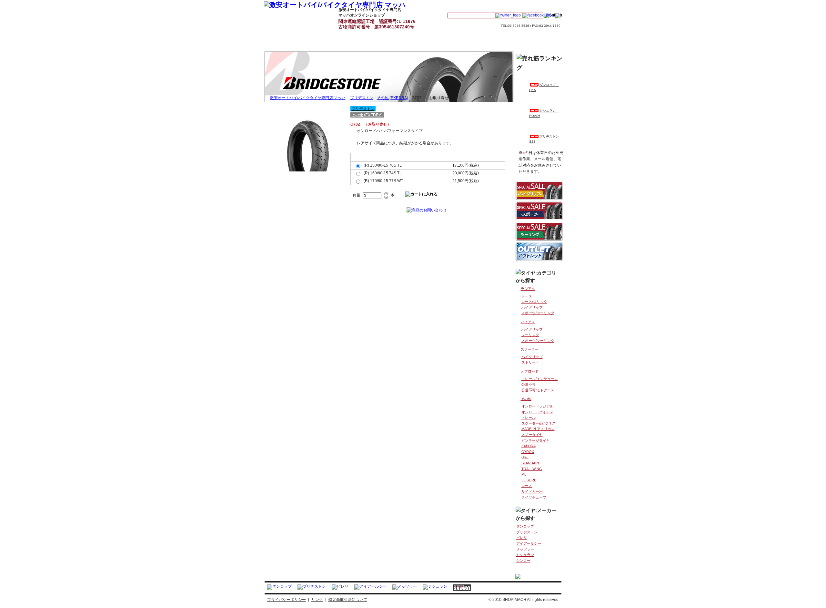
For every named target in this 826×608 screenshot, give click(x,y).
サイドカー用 (532, 491)
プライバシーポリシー (286, 599)
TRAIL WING (531, 469)
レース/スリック (534, 302)
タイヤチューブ (533, 497)
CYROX (527, 452)
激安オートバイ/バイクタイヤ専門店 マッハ (279, 17)
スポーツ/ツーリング (537, 313)
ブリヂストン (361, 98)
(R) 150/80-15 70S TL (383, 165)
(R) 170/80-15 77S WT (383, 181)
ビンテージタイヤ (535, 440)
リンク (317, 599)
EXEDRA (528, 446)
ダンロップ (525, 526)
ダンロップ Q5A (544, 87)
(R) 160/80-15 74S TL (383, 173)
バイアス (528, 322)
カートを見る (504, 5)
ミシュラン (525, 555)
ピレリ (521, 538)
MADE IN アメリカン (538, 429)
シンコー (523, 560)
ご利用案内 (425, 17)
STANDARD (530, 463)
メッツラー (525, 549)
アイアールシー (528, 543)
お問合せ (542, 5)
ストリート (530, 362)
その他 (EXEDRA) (392, 98)
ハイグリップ (532, 307)
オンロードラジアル (537, 406)
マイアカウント (465, 5)
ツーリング (530, 335)
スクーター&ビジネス (538, 423)
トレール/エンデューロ (539, 379)
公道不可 (528, 384)
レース (526, 296)
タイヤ (315, 17)
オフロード (530, 371)
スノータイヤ (532, 435)
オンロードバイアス (537, 412)
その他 (526, 399)
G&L (525, 457)
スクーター (530, 349)
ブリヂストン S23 (545, 139)
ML (523, 474)
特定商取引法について (347, 599)
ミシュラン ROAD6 (544, 113)
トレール (528, 417)
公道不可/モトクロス (537, 390)
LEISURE (528, 480)
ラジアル (528, 289)
